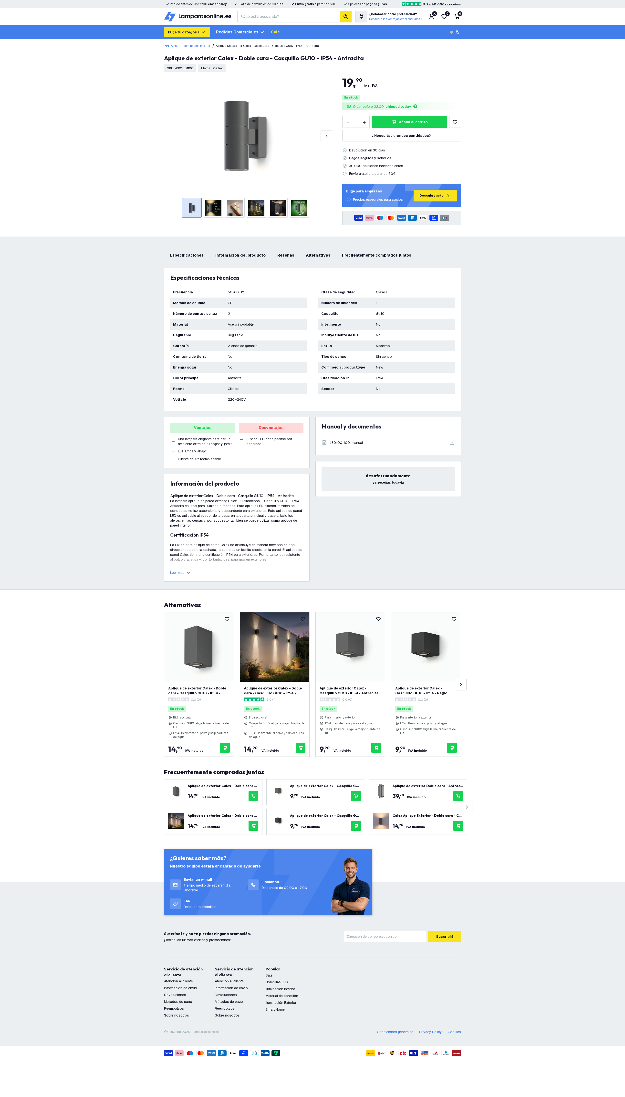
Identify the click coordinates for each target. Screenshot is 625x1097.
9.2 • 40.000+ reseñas (442, 4)
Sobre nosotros (176, 1015)
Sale (275, 32)
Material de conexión (282, 996)
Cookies (454, 1032)
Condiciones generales (395, 1032)
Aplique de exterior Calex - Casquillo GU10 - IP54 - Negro (421, 690)
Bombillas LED (277, 982)
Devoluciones (175, 995)
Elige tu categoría (183, 32)
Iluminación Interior (197, 46)
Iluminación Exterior (281, 1002)
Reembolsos (174, 1008)
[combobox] (288, 16)
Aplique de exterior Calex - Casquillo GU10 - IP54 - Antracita (349, 690)
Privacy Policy (430, 1032)
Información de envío (180, 988)
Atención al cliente (178, 981)
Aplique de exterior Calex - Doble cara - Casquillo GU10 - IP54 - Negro (273, 691)
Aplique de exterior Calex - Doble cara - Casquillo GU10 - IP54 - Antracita (197, 691)
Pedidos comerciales (237, 32)
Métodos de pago (178, 1001)
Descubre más (431, 195)
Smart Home (275, 1009)
